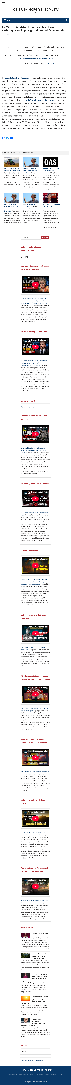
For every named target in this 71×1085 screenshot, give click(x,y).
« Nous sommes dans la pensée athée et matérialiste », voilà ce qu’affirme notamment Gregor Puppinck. (34, 363)
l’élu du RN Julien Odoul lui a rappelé (40, 100)
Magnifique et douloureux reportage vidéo (34, 900)
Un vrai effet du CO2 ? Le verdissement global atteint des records (40, 956)
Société (60, 1075)
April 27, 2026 (48, 63)
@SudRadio (23, 58)
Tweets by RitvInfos (27, 407)
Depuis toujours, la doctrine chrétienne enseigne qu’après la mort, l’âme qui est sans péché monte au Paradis (34, 582)
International (12, 1075)
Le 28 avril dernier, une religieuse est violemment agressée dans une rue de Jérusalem (33, 450)
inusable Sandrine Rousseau (16, 78)
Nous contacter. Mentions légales (32, 1060)
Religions (32, 1075)
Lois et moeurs (23, 1075)
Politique (54, 1075)
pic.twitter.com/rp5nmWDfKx (40, 58)
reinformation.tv (35, 9)
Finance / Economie (43, 1075)
